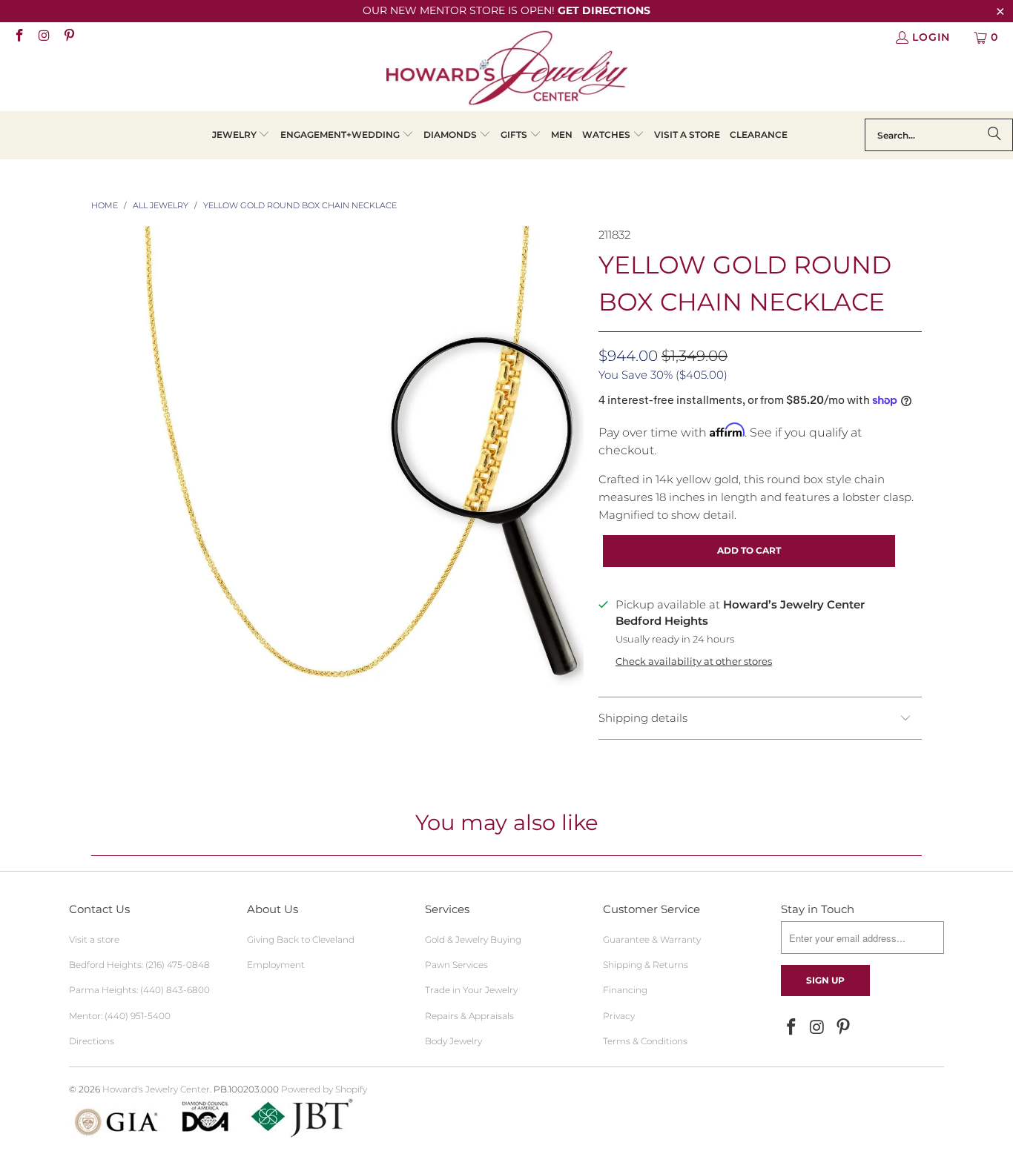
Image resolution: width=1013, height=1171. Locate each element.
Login (931, 37)
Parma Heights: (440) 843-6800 (139, 989)
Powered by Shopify (324, 1089)
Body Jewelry (453, 1040)
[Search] (994, 135)
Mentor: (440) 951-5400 (120, 1015)
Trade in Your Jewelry (471, 989)
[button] (241, 135)
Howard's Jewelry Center (156, 1089)
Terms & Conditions (645, 1040)
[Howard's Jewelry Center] (506, 70)
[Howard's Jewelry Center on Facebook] (18, 37)
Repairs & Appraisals (469, 1015)
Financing (625, 989)
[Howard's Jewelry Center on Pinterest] (68, 37)
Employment (276, 964)
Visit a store (94, 939)
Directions (91, 1040)
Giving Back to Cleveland (300, 939)
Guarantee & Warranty (652, 939)
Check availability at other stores (694, 661)
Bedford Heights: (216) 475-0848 (139, 964)
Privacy (619, 1015)
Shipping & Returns (645, 964)
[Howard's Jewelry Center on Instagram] (43, 37)
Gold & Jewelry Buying (473, 939)
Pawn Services (456, 964)
